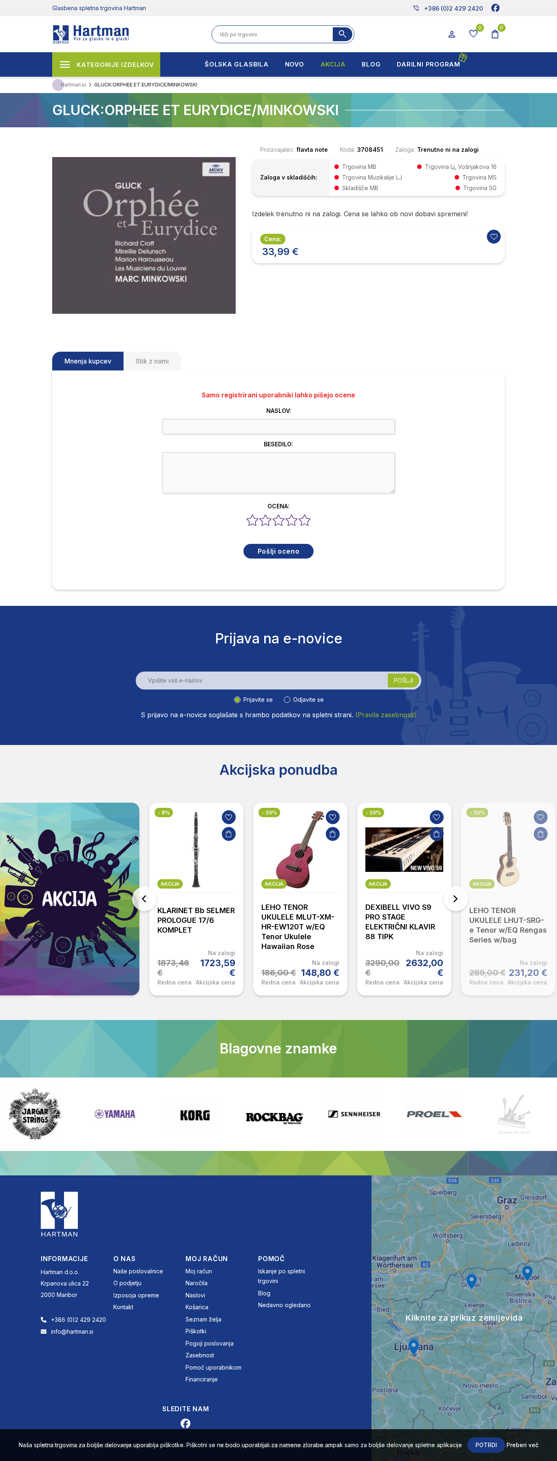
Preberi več (522, 1444)
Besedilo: (278, 444)
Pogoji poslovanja (210, 1343)
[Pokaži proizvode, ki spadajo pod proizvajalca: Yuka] (527, 1114)
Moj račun (199, 1271)
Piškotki (196, 1331)
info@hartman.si (72, 1331)
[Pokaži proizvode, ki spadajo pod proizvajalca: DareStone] (447, 1114)
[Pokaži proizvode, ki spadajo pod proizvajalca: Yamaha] (48, 1114)
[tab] (88, 361)
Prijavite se (258, 699)
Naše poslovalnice (138, 1271)
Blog (264, 1293)
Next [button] (456, 899)
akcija (170, 884)
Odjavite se (308, 699)
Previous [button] (144, 899)
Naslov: (278, 410)
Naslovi (195, 1295)
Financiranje (202, 1379)
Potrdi (486, 1444)
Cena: (272, 238)
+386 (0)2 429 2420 (448, 8)
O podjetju (127, 1282)
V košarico (229, 834)
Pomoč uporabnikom (213, 1367)
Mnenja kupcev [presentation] (87, 361)
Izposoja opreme (136, 1295)
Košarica (197, 1307)
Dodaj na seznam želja (229, 817)
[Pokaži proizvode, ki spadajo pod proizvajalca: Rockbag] (208, 1114)
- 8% (164, 812)
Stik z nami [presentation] (152, 361)
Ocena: (278, 506)
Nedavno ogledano (284, 1304)
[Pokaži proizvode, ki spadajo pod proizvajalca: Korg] (128, 1114)
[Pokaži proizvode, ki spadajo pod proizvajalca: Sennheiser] (287, 1114)
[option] (196, 899)
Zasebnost (200, 1355)
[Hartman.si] (59, 1213)
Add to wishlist (494, 237)
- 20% (269, 812)
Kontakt (123, 1307)
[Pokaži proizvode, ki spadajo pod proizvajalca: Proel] (367, 1114)
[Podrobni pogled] (144, 235)
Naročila (197, 1282)
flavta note (312, 149)
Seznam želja (203, 1319)
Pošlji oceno (279, 551)
